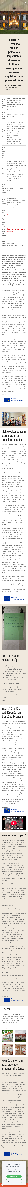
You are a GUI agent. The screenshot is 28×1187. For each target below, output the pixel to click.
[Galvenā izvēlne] (2, 2)
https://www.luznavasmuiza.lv (16, 215)
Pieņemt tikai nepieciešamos (14, 1181)
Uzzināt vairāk (11, 1171)
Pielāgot (18, 1171)
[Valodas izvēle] (25, 2)
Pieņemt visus (14, 1176)
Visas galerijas (7, 1028)
